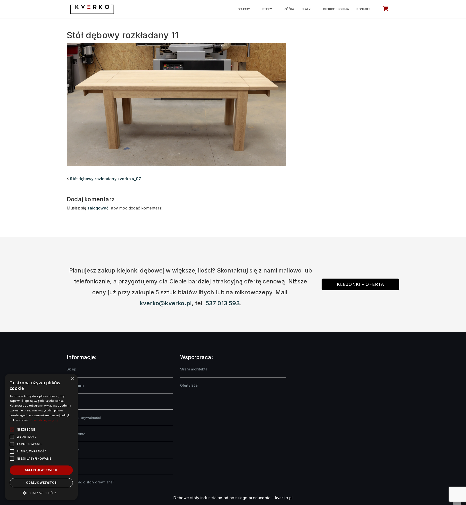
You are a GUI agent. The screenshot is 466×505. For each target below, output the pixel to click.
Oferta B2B (189, 385)
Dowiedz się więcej (44, 420)
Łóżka (289, 9)
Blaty (306, 9)
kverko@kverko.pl (166, 303)
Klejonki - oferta (360, 284)
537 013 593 (223, 303)
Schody (244, 9)
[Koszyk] (385, 9)
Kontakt (363, 9)
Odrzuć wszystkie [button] (41, 483)
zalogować (97, 208)
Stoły (267, 9)
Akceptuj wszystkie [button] (41, 470)
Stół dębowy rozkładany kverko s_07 (105, 178)
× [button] (72, 379)
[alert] (41, 437)
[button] (41, 492)
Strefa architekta (193, 369)
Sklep (71, 369)
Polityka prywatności (84, 418)
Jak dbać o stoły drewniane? (90, 482)
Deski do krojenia (336, 9)
